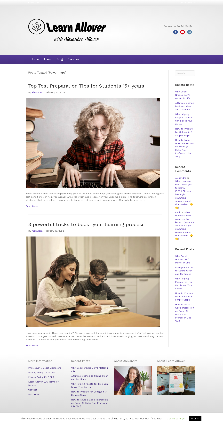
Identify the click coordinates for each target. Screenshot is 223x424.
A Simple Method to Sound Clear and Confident (184, 106)
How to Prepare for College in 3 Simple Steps (184, 132)
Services (73, 59)
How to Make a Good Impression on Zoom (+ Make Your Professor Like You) (89, 403)
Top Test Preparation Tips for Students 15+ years (86, 86)
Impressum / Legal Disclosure (44, 368)
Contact (32, 389)
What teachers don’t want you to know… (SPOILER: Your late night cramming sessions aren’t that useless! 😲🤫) (184, 194)
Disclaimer (34, 394)
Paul (177, 212)
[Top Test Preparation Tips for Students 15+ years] (93, 142)
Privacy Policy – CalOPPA (42, 372)
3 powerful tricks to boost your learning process (86, 224)
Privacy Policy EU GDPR (41, 377)
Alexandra (180, 178)
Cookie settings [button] (176, 418)
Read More (32, 206)
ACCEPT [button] (195, 418)
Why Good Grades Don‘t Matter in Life (182, 95)
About (48, 59)
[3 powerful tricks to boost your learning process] (93, 281)
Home (35, 59)
